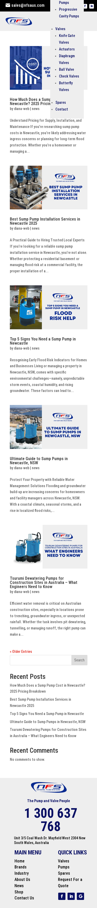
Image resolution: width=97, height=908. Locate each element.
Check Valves (69, 76)
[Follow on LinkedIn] (91, 6)
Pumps (64, 867)
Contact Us (24, 898)
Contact (61, 109)
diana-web (21, 109)
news (36, 109)
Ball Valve (66, 69)
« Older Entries (21, 651)
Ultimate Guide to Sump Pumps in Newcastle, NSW (39, 460)
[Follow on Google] (80, 896)
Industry (21, 873)
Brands (20, 867)
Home (19, 861)
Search (79, 660)
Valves (60, 29)
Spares (60, 102)
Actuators (67, 49)
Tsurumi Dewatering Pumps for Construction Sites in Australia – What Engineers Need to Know (43, 582)
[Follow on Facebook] (85, 6)
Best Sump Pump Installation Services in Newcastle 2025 (45, 221)
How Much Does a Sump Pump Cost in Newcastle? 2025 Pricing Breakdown (43, 101)
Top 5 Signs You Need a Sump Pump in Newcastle (43, 341)
